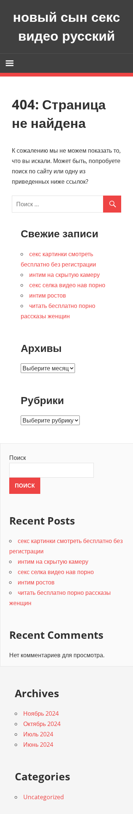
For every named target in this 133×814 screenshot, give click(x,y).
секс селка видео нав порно (67, 285)
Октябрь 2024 (42, 724)
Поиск (17, 458)
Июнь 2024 (38, 744)
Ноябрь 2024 (41, 713)
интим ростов (47, 295)
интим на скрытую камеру (64, 275)
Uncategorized (43, 797)
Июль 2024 (38, 734)
